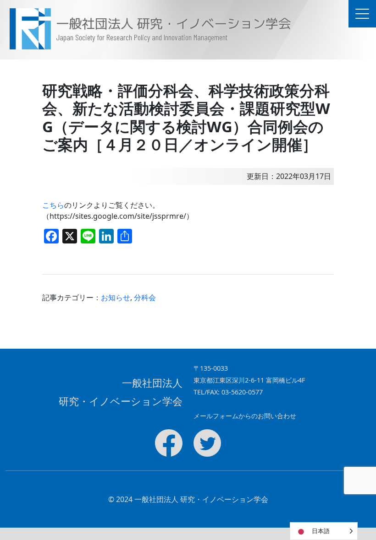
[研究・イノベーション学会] (28, 28)
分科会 (145, 297)
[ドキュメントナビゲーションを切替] (362, 13)
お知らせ (115, 297)
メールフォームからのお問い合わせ (245, 415)
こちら (53, 205)
